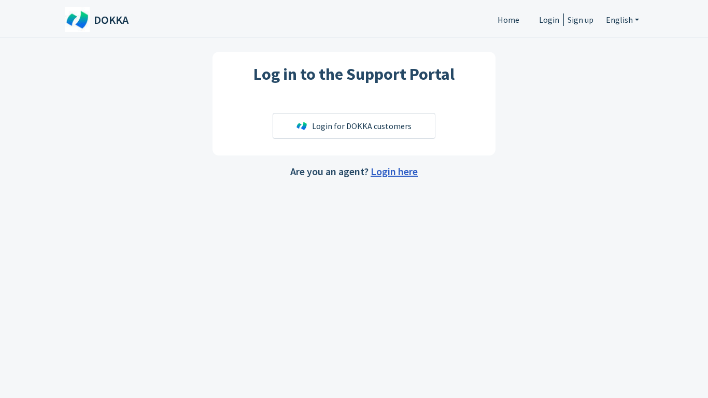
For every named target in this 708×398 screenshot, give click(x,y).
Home (508, 20)
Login (549, 20)
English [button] (619, 20)
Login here (394, 171)
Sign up (580, 20)
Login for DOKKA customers (362, 126)
